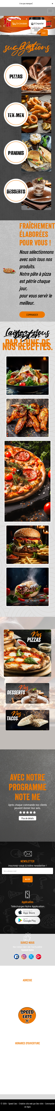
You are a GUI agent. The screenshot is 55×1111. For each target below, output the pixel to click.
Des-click (39, 1103)
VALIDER (27, 879)
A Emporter (39, 23)
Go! (44, 32)
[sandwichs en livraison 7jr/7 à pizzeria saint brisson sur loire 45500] (27, 587)
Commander (32, 314)
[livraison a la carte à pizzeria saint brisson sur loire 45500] (27, 418)
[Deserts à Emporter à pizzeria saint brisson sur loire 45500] (27, 693)
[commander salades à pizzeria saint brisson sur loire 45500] (27, 375)
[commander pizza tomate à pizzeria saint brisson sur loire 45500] (27, 76)
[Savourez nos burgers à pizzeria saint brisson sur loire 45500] (27, 544)
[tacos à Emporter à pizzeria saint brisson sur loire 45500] (27, 720)
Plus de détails (27, 818)
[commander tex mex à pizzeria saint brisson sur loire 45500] (27, 114)
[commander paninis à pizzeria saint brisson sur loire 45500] (27, 152)
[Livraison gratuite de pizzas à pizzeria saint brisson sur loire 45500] (27, 653)
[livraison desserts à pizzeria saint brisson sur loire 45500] (27, 191)
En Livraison (21, 23)
